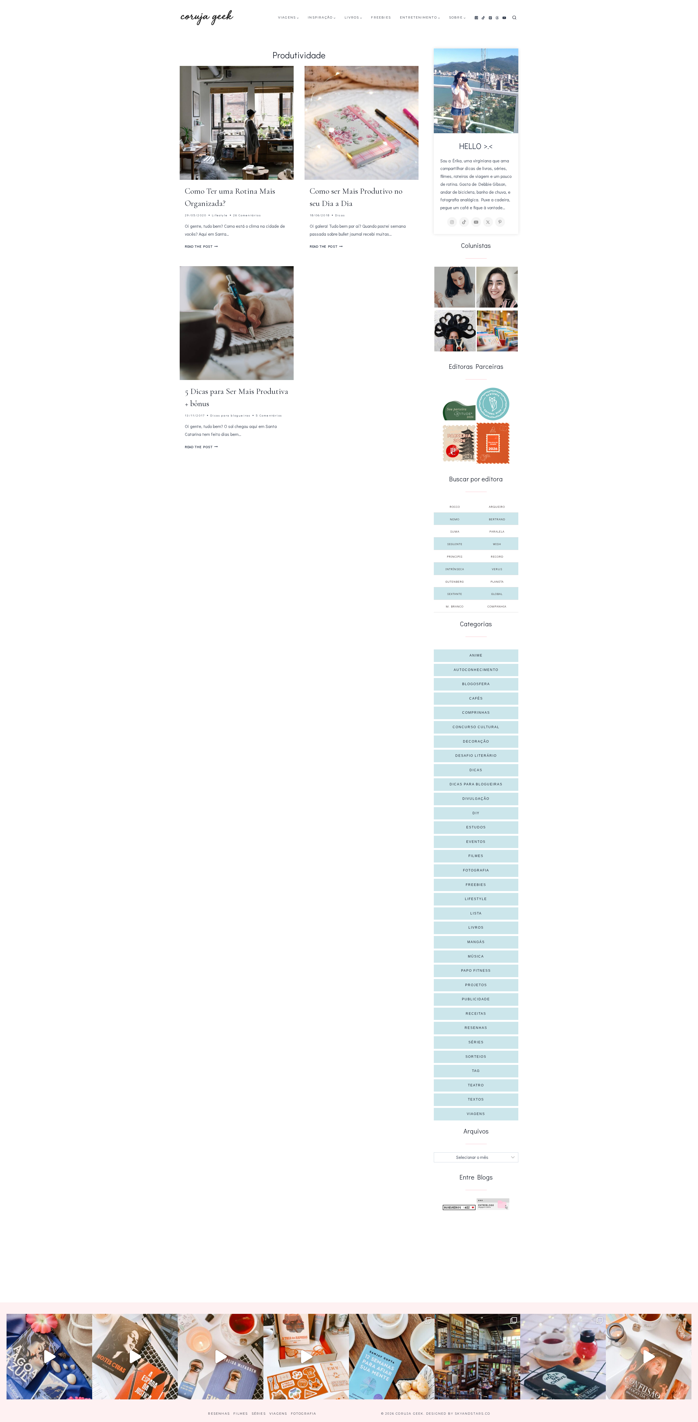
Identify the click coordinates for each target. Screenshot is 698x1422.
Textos (476, 1099)
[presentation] (237, 123)
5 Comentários (269, 415)
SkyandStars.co (472, 1413)
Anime (476, 655)
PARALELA (496, 531)
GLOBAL (497, 594)
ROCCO (455, 507)
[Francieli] (455, 330)
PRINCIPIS (454, 556)
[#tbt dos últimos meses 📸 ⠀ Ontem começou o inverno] (477, 1356)
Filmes (475, 856)
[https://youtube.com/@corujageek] (476, 222)
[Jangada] (493, 443)
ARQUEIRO (497, 507)
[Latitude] (459, 410)
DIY (476, 813)
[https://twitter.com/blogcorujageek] (488, 222)
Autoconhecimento (476, 670)
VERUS (497, 569)
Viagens (476, 1114)
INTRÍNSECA (455, 569)
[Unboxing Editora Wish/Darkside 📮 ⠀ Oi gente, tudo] (49, 1356)
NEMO (454, 519)
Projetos (476, 985)
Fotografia (476, 870)
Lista (476, 913)
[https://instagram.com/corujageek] (452, 222)
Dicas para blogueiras (230, 415)
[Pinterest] (490, 17)
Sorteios (475, 1057)
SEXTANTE (454, 594)
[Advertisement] (476, 1251)
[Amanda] (497, 287)
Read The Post (201, 246)
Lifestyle (220, 215)
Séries (476, 1042)
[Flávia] (454, 287)
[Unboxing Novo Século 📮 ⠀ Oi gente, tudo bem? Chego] (648, 1356)
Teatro (476, 1085)
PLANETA (497, 581)
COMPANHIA (497, 606)
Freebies (381, 17)
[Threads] (497, 17)
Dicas (340, 215)
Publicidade (476, 999)
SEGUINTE (454, 544)
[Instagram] (476, 17)
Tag (476, 1071)
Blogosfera (476, 684)
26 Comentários (247, 215)
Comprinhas (476, 713)
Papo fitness (476, 971)
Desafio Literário (476, 756)
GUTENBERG (455, 581)
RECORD (497, 556)
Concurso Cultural (476, 727)
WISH (497, 544)
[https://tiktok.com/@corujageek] (464, 222)
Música (476, 956)
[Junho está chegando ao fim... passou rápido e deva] (392, 1356)
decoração (476, 741)
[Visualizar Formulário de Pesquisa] (514, 18)
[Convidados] (497, 331)
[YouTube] (504, 17)
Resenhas (476, 1028)
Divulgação (475, 799)
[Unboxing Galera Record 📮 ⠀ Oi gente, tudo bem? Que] (306, 1356)
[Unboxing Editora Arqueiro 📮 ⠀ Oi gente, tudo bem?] (220, 1356)
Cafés (476, 698)
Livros (476, 927)
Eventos (476, 842)
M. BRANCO (455, 606)
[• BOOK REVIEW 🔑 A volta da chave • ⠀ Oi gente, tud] (563, 1356)
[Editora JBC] (459, 443)
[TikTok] (483, 17)
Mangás (476, 942)
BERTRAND (497, 519)
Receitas (476, 1014)
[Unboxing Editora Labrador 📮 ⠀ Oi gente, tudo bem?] (135, 1356)
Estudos (476, 827)
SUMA (454, 531)
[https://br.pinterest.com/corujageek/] (500, 222)
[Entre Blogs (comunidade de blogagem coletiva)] (493, 1204)
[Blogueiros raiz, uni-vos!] (459, 1207)
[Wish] (493, 404)
